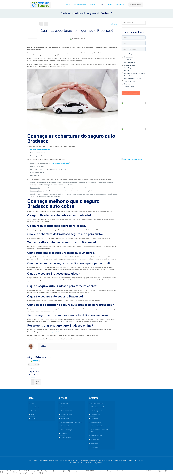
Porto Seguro (95, 447)
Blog (32, 414)
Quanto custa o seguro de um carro (33, 370)
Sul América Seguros (97, 403)
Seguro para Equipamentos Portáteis (71, 422)
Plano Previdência (66, 426)
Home (32, 403)
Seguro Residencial (66, 411)
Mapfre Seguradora (96, 411)
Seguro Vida (64, 403)
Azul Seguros (95, 439)
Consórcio (64, 433)
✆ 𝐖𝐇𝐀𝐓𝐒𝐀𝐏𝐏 (135, 4)
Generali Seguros (96, 422)
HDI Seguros (94, 418)
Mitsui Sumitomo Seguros (98, 426)
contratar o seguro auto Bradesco (53, 332)
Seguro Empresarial (66, 414)
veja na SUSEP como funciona (60, 163)
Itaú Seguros (94, 443)
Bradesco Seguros (96, 435)
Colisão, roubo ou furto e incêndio (40, 149)
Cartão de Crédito (66, 437)
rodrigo (43, 346)
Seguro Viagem (65, 418)
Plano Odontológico (67, 430)
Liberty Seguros (95, 414)
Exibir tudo (114, 24)
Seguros (33, 411)
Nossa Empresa (35, 407)
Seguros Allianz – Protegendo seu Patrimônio (101, 431)
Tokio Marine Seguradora (98, 407)
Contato (33, 418)
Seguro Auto (64, 407)
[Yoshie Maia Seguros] (40, 4)
